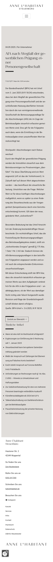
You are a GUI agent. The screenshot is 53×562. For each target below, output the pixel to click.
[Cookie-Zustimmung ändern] (5, 553)
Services (8, 511)
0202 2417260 (10, 478)
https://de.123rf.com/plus (21, 81)
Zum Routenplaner (12, 467)
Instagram (11, 500)
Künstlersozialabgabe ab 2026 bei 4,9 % (22, 396)
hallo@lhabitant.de (12, 489)
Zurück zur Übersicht (16, 319)
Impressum (9, 525)
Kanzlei (8, 507)
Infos (7, 516)
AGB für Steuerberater (13, 534)
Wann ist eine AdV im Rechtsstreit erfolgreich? (24, 334)
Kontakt (8, 520)
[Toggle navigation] (26, 16)
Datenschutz (10, 529)
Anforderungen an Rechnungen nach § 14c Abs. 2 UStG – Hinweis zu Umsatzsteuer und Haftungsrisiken (25, 378)
